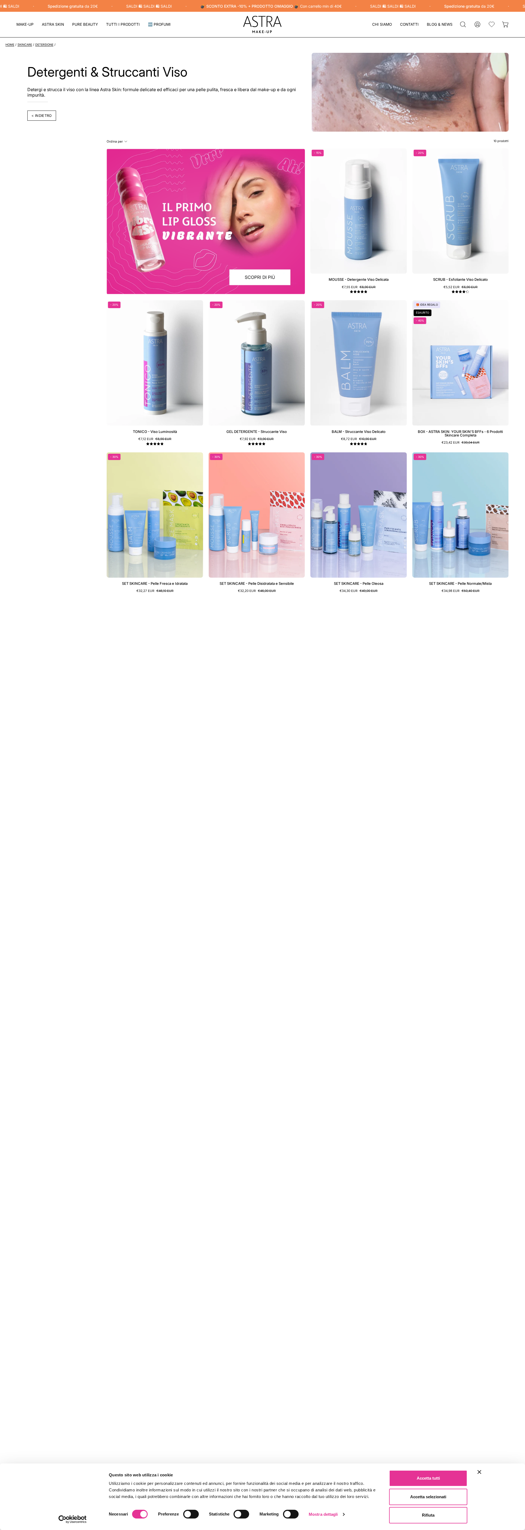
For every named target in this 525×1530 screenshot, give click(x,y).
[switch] (191, 1514)
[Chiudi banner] (479, 1472)
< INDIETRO (41, 116)
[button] (53, 24)
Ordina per (115, 141)
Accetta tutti (428, 1478)
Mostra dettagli (323, 1514)
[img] (358, 292)
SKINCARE (25, 45)
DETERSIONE (44, 45)
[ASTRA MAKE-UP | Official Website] (262, 24)
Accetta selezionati (428, 1496)
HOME (9, 45)
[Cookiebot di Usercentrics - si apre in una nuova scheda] (73, 1519)
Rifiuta (428, 1515)
